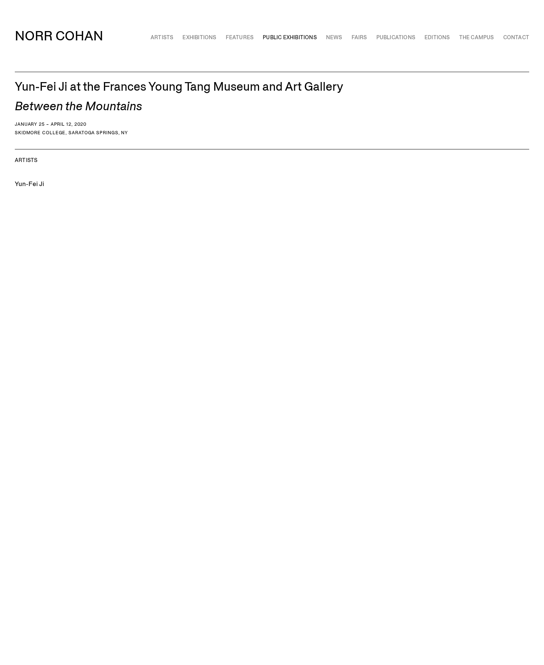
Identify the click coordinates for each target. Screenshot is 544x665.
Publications (395, 37)
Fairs (359, 37)
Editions (437, 37)
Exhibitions (199, 37)
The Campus (476, 37)
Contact (516, 37)
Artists (162, 37)
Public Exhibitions (290, 37)
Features (240, 37)
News (334, 37)
